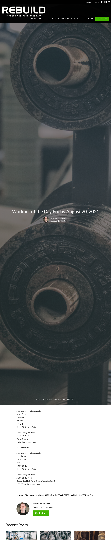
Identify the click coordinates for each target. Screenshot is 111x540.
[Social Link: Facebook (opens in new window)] (102, 2)
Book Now (102, 19)
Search (89, 2)
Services (52, 19)
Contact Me (41, 513)
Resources (88, 19)
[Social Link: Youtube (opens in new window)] (109, 2)
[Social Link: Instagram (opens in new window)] (105, 2)
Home (34, 19)
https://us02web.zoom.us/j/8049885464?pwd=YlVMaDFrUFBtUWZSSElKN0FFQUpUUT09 (55, 495)
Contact (96, 2)
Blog (38, 399)
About (42, 19)
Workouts (63, 19)
